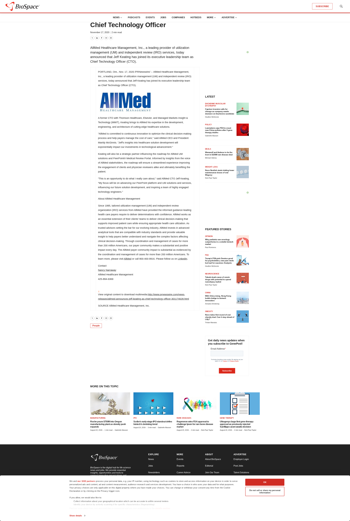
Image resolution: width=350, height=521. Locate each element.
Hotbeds (195, 17)
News (116, 17)
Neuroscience (212, 274)
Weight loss (211, 167)
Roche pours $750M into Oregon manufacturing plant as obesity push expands (108, 424)
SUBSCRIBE (322, 6)
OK (264, 482)
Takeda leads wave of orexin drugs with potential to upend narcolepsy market (218, 279)
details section (162, 508)
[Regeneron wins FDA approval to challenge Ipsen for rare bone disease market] (197, 403)
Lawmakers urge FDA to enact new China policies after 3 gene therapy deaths (218, 130)
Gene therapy (227, 418)
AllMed (127, 258)
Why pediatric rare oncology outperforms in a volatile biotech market (219, 241)
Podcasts (134, 17)
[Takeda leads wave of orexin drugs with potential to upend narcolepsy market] (243, 279)
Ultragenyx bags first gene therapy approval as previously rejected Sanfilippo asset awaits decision (236, 424)
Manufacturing (98, 418)
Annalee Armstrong (212, 304)
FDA (207, 255)
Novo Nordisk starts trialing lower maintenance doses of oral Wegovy (219, 172)
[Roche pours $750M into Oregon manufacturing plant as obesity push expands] (110, 403)
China (208, 293)
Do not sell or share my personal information (264, 491)
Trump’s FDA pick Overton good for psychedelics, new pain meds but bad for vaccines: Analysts (219, 260)
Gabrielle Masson (211, 136)
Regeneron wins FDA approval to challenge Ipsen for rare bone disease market (195, 424)
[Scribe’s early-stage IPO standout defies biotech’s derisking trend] (153, 403)
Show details (75, 515)
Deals (208, 149)
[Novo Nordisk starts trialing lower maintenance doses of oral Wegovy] (243, 172)
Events (150, 17)
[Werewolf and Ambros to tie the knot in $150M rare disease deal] (243, 154)
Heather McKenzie (212, 117)
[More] (121, 17)
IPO (135, 418)
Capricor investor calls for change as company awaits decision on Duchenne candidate (219, 111)
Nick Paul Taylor (211, 178)
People (96, 325)
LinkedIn (182, 258)
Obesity (209, 311)
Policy (208, 125)
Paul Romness (210, 247)
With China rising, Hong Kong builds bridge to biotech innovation (218, 298)
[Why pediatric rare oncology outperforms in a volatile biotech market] (243, 241)
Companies (178, 17)
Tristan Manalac (211, 323)
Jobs (163, 17)
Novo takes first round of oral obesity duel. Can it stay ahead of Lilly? (219, 317)
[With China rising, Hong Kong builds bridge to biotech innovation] (243, 298)
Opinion (209, 236)
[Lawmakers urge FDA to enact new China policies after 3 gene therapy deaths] (243, 130)
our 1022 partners (86, 481)
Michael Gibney (211, 158)
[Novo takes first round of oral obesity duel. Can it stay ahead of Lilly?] (243, 316)
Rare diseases (184, 418)
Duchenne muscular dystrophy (215, 105)
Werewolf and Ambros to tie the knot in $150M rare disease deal (219, 153)
